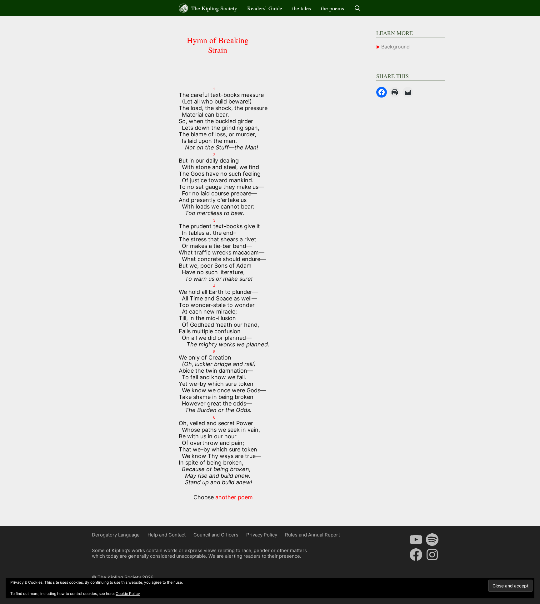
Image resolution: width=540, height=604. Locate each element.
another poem (234, 497)
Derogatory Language (116, 535)
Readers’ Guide (264, 8)
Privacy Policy (261, 535)
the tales (301, 8)
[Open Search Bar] (357, 8)
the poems (332, 8)
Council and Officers (215, 535)
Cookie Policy (128, 593)
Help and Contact (167, 535)
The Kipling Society (213, 8)
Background (395, 46)
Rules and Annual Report (312, 535)
